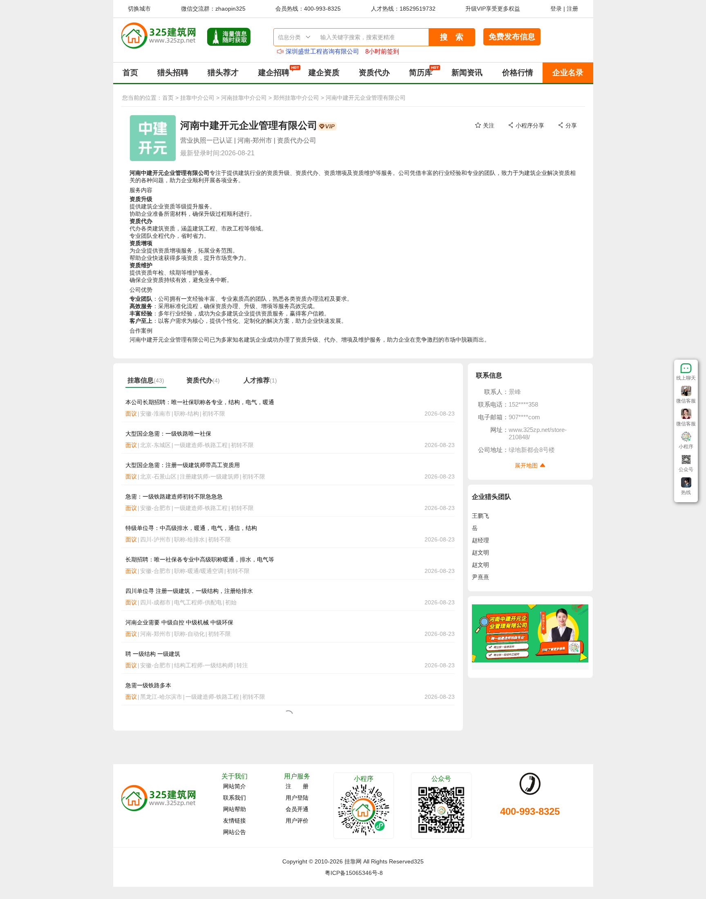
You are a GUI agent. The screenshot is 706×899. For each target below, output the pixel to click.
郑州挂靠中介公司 (296, 97)
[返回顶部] (686, 500)
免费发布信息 (512, 36)
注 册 (297, 786)
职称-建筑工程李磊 (311, 51)
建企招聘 (273, 72)
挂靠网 (353, 861)
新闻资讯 (467, 72)
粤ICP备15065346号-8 (354, 873)
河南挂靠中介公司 (244, 97)
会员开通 (297, 809)
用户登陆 (297, 797)
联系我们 (234, 797)
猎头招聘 (172, 72)
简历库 (420, 72)
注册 (572, 8)
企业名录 (567, 72)
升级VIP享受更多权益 (492, 8)
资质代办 (374, 72)
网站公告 (234, 832)
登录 (556, 8)
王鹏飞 (480, 515)
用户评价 (297, 820)
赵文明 (480, 552)
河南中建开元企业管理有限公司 (366, 97)
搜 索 (451, 37)
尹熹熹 (480, 577)
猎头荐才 (223, 72)
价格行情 (517, 72)
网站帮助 (234, 809)
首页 (130, 72)
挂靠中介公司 (197, 97)
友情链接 (234, 820)
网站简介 (234, 786)
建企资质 (324, 72)
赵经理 (480, 540)
